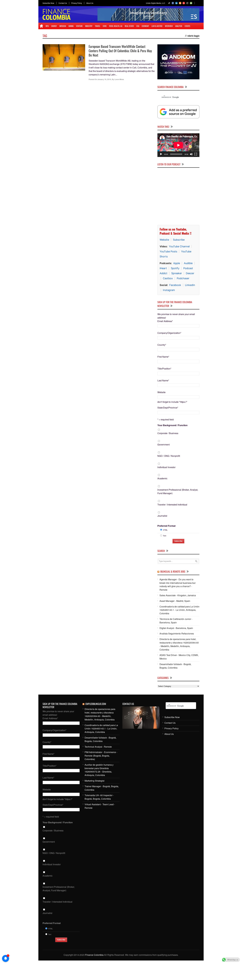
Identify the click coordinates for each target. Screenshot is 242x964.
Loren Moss (119, 79)
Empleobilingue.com (95, 704)
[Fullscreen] (195, 154)
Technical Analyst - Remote (98, 746)
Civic (105, 25)
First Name (163, 356)
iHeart (163, 268)
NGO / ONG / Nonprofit (168, 455)
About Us (89, 3)
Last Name (163, 380)
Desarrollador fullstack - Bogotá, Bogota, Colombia (175, 666)
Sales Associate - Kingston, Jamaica (178, 595)
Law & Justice (157, 25)
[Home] (41, 26)
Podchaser (183, 278)
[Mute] (191, 154)
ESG (137, 25)
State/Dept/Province (167, 407)
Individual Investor (166, 467)
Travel (97, 25)
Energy (54, 25)
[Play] (161, 154)
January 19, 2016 (104, 79)
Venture (79, 25)
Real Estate (129, 25)
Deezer (190, 273)
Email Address (165, 321)
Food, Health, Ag (115, 25)
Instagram (169, 290)
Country (161, 345)
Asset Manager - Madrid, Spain (175, 601)
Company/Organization (169, 333)
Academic (162, 478)
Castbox (168, 278)
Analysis (178, 25)
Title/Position (164, 368)
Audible (188, 263)
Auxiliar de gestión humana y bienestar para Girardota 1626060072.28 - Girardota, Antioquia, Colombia (99, 770)
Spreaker (176, 273)
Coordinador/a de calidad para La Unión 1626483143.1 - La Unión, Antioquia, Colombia (179, 610)
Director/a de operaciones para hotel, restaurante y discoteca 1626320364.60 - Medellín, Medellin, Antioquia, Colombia (179, 644)
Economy (145, 25)
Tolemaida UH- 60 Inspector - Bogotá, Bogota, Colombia (99, 797)
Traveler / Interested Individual (172, 504)
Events (187, 25)
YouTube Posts (168, 251)
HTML (165, 530)
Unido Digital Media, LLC (155, 3)
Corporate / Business (167, 433)
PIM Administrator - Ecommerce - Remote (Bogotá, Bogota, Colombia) (101, 756)
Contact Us (63, 3)
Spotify (175, 268)
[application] (178, 145)
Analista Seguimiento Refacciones (177, 633)
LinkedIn (190, 285)
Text (164, 536)
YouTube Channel (179, 246)
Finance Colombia (94, 954)
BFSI (47, 25)
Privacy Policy (76, 3)
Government (163, 444)
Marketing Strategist (94, 780)
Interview (169, 25)
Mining (71, 25)
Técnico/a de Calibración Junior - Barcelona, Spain (176, 620)
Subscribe (179, 239)
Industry (88, 25)
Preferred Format (166, 526)
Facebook (175, 285)
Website (164, 239)
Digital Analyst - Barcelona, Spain (176, 628)
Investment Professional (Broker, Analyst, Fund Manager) (177, 491)
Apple (176, 263)
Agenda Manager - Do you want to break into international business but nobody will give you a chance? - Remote (177, 584)
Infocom (62, 25)
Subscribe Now (48, 3)
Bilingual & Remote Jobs (172, 571)
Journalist (162, 515)
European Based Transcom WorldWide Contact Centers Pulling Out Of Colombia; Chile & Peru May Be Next (120, 50)
